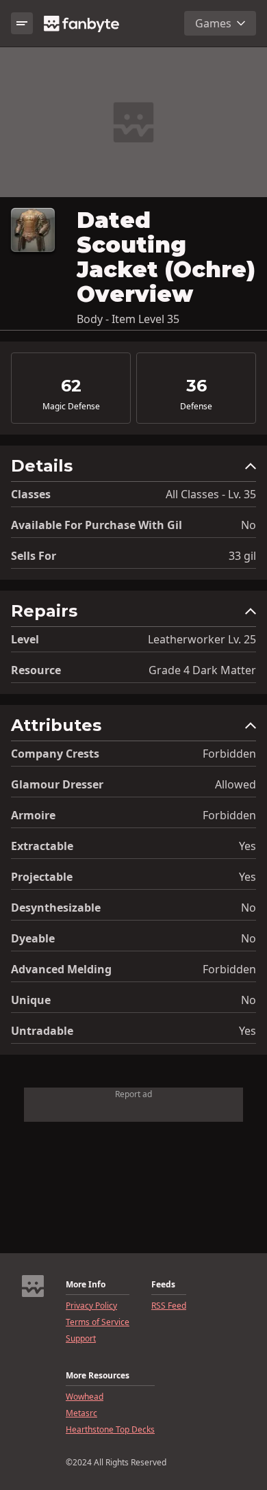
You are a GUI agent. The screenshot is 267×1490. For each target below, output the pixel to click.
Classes (31, 494)
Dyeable (33, 938)
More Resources (97, 1375)
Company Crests (55, 753)
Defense (196, 406)
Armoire (33, 815)
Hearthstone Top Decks (110, 1429)
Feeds (163, 1284)
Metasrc (81, 1413)
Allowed (235, 784)
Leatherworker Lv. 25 (202, 639)
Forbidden (229, 753)
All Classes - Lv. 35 (211, 494)
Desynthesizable (56, 907)
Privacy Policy (91, 1305)
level (25, 639)
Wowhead (84, 1396)
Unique (31, 1000)
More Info (85, 1284)
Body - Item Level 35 (128, 319)
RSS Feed (168, 1305)
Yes (247, 846)
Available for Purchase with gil (96, 525)
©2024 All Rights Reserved (116, 1462)
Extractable (42, 846)
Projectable (42, 877)
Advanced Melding (61, 969)
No (248, 525)
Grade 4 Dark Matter (202, 670)
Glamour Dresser (57, 784)
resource (36, 670)
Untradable (42, 1031)
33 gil (242, 556)
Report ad (133, 1094)
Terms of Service (97, 1322)
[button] (133, 469)
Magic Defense (71, 406)
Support (81, 1338)
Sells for (33, 556)
